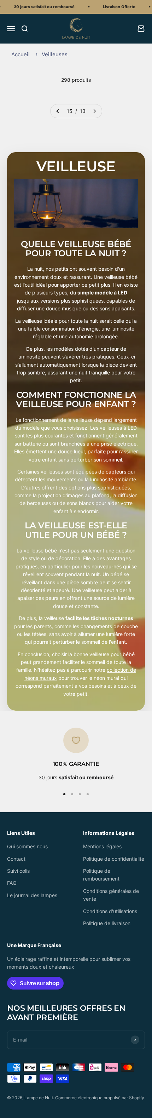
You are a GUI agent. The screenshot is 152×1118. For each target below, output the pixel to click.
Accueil (20, 54)
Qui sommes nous (27, 846)
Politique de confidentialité (113, 859)
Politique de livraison (106, 923)
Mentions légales (102, 846)
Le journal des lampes (32, 895)
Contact (16, 859)
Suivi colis (18, 871)
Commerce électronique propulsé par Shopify (99, 1097)
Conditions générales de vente (111, 895)
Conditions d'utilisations (110, 911)
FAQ (12, 883)
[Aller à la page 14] (58, 111)
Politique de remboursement (101, 875)
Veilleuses (55, 54)
